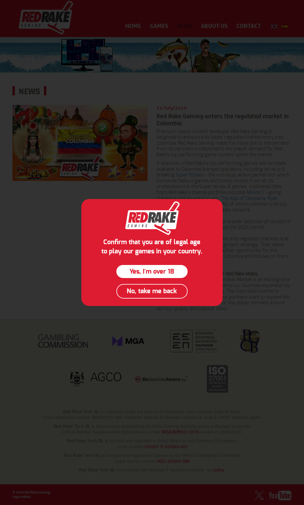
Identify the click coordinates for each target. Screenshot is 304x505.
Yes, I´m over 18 (151, 271)
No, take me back (152, 291)
